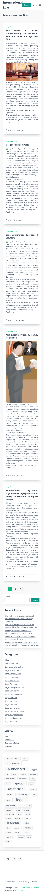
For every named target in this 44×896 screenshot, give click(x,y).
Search (7, 597)
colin (7, 774)
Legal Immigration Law (14, 687)
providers (28, 818)
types (26, 832)
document (33, 774)
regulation (13, 822)
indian (32, 784)
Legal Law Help (11, 701)
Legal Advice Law (12, 670)
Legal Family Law (12, 680)
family (33, 779)
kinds (9, 794)
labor (34, 795)
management (25, 806)
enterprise (23, 779)
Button (26, 5)
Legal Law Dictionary (13, 694)
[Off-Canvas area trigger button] (40, 5)
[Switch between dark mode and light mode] (33, 5)
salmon (8, 828)
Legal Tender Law (12, 721)
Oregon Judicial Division (17, 144)
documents (10, 779)
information (15, 789)
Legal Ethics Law (12, 677)
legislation (10, 806)
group (19, 783)
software (27, 828)
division (23, 774)
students (8, 832)
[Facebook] (8, 859)
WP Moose (19, 890)
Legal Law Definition (13, 691)
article (25, 759)
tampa (17, 832)
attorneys (13, 763)
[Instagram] (20, 859)
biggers (34, 770)
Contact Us (9, 739)
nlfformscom (10, 814)
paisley (28, 814)
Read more (10, 212)
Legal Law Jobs (11, 704)
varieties (9, 837)
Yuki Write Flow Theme (30, 887)
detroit (15, 774)
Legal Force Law (11, 684)
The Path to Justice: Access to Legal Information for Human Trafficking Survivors (19, 618)
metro (18, 810)
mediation (9, 810)
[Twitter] (14, 859)
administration (12, 758)
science (16, 828)
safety (27, 823)
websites (20, 837)
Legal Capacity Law (13, 674)
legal (11, 43)
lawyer (8, 800)
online (20, 814)
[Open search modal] (36, 5)
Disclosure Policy (12, 743)
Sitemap (8, 746)
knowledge (23, 794)
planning (18, 818)
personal (8, 818)
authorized (16, 769)
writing (8, 841)
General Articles (11, 663)
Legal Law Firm (11, 27)
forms (8, 784)
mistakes (26, 810)
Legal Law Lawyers (12, 708)
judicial (32, 789)
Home (7, 736)
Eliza (9, 130)
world (29, 837)
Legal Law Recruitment (14, 711)
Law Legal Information (14, 667)
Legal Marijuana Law (13, 718)
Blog (7, 660)
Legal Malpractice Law (14, 715)
